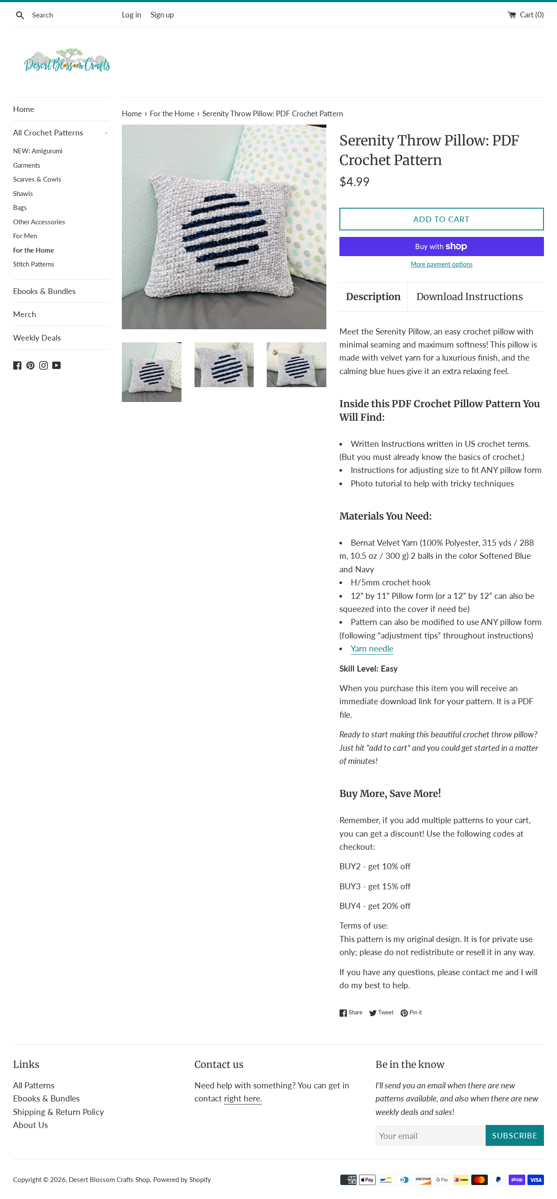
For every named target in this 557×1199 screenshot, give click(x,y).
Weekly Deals (37, 337)
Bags (20, 207)
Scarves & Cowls (37, 179)
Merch (24, 314)
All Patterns (33, 1085)
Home (23, 109)
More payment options (442, 264)
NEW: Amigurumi (38, 151)
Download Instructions (469, 296)
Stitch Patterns (33, 264)
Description (373, 296)
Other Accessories (39, 222)
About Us (30, 1125)
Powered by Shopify (182, 1179)
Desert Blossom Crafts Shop (109, 1179)
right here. (243, 1098)
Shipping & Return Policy (58, 1112)
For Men (25, 236)
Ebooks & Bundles (44, 291)
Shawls (23, 193)
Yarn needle (372, 648)
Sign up (162, 14)
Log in (131, 14)
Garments (26, 165)
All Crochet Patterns (60, 132)
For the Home (33, 250)
